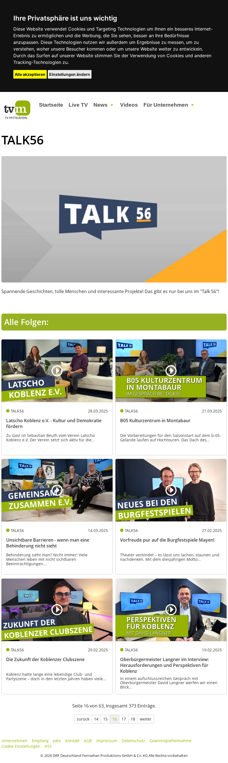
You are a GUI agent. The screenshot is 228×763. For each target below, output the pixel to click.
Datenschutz (133, 740)
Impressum (106, 740)
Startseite (51, 105)
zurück (83, 719)
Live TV (78, 105)
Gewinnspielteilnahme (171, 740)
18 (133, 719)
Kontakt (72, 740)
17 (124, 719)
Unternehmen (14, 740)
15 (105, 719)
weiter (146, 719)
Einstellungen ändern (69, 74)
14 (96, 719)
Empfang (40, 740)
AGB (88, 740)
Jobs (57, 740)
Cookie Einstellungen (20, 746)
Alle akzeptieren (30, 74)
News (100, 105)
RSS (48, 746)
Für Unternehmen (165, 105)
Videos (129, 105)
